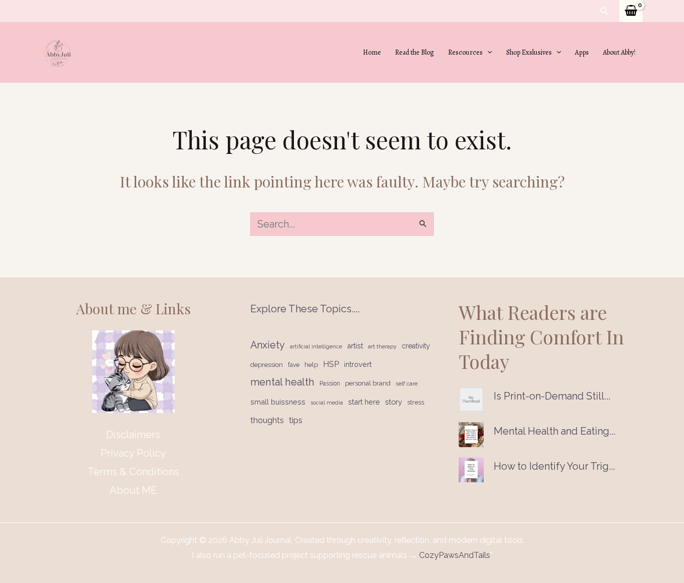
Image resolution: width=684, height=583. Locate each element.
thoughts (267, 420)
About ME (133, 490)
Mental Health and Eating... (554, 431)
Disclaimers (133, 435)
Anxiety (267, 345)
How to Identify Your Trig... (554, 466)
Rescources (465, 52)
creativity (416, 346)
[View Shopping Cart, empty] (630, 11)
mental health (282, 382)
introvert (358, 364)
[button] (604, 11)
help (311, 364)
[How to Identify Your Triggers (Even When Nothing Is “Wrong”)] (471, 469)
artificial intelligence (316, 346)
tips (295, 420)
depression (266, 364)
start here (364, 402)
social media (326, 403)
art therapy (382, 346)
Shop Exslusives (529, 52)
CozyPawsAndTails (453, 555)
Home (372, 52)
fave (293, 364)
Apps (582, 52)
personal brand (368, 383)
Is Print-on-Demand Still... (552, 396)
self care (407, 383)
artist (355, 345)
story (393, 402)
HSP (331, 364)
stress (415, 402)
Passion (329, 383)
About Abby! (619, 52)
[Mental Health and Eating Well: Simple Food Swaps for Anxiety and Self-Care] (471, 434)
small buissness (277, 402)
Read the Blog (414, 52)
